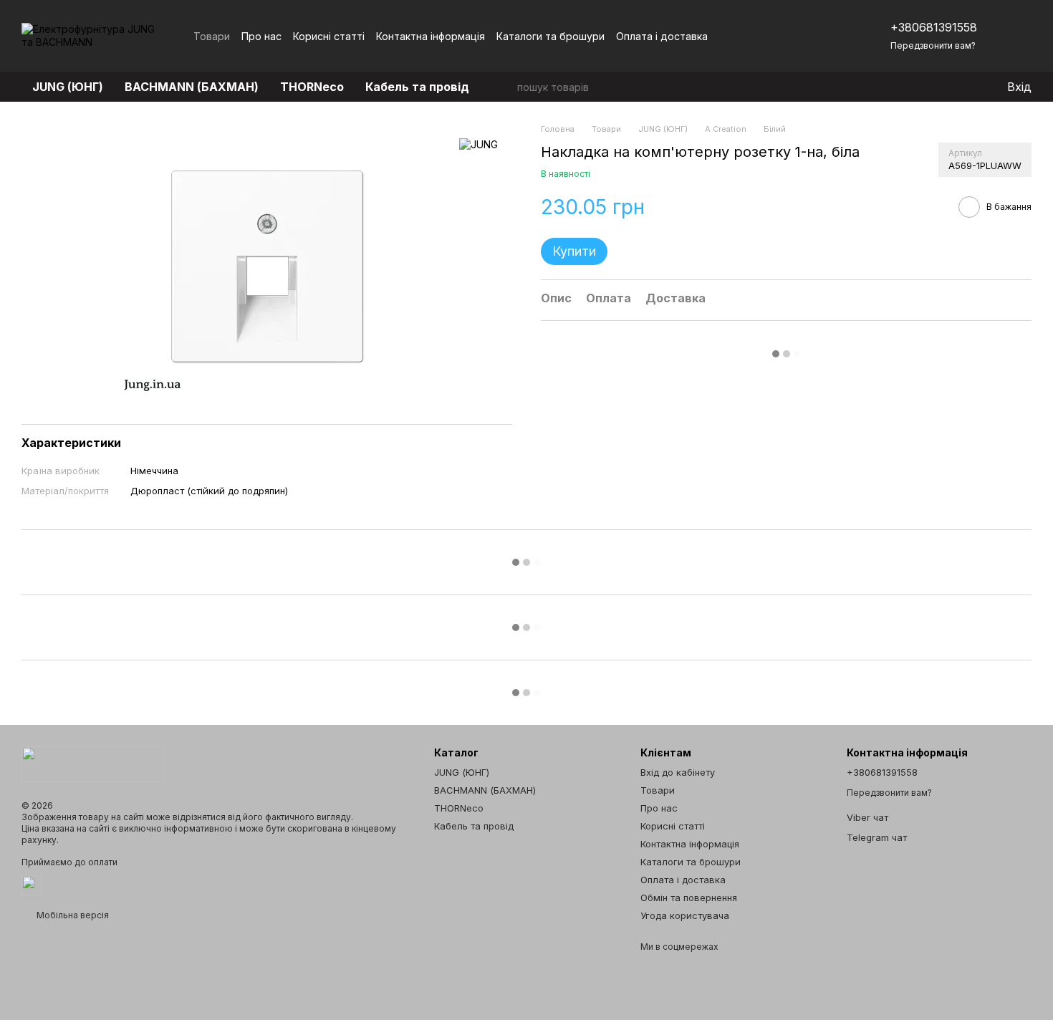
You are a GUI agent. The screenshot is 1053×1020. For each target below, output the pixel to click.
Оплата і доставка (662, 36)
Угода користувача (684, 915)
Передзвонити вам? (933, 45)
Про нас (261, 36)
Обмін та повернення (688, 897)
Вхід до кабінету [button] (677, 772)
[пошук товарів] (505, 86)
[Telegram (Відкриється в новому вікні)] (821, 36)
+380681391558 (933, 27)
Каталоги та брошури (550, 36)
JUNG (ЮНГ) (67, 87)
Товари (211, 36)
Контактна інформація (430, 36)
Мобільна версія (71, 915)
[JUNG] (478, 144)
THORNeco (312, 87)
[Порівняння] (937, 87)
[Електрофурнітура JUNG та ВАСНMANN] (93, 763)
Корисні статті (329, 36)
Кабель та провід (417, 87)
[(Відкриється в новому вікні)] (31, 884)
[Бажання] (965, 87)
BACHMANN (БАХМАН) (192, 87)
